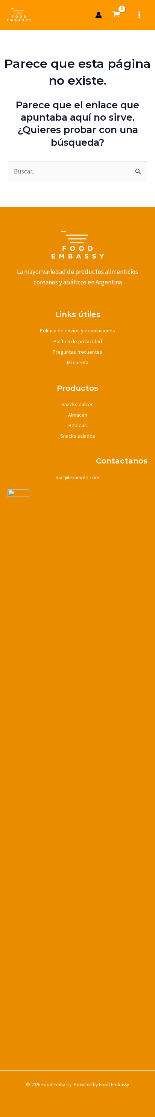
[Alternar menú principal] (139, 15)
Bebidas (77, 425)
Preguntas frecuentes (77, 351)
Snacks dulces (77, 404)
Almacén (77, 414)
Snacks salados (77, 435)
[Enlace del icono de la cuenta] (98, 15)
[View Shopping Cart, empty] (116, 15)
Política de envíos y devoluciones (77, 330)
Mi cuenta (77, 362)
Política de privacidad (77, 341)
